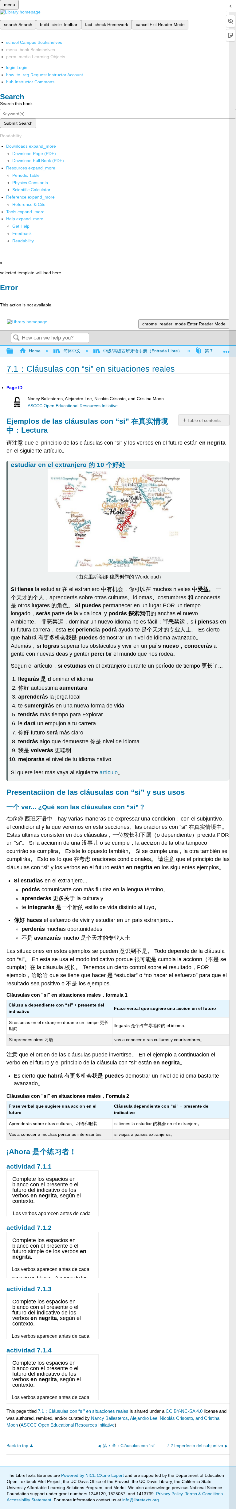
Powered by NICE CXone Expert (93, 1475)
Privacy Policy (169, 1493)
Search (16, 338)
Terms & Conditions (204, 1493)
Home (35, 350)
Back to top (17, 1445)
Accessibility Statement (29, 1499)
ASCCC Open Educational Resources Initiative (73, 406)
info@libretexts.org (140, 1499)
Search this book (16, 103)
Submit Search (18, 123)
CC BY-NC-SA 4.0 (184, 1411)
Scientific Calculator (31, 189)
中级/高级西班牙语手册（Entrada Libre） (142, 350)
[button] (22, 233)
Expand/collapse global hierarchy (13, 351)
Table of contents (204, 420)
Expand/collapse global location (226, 349)
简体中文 (71, 350)
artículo (109, 772)
